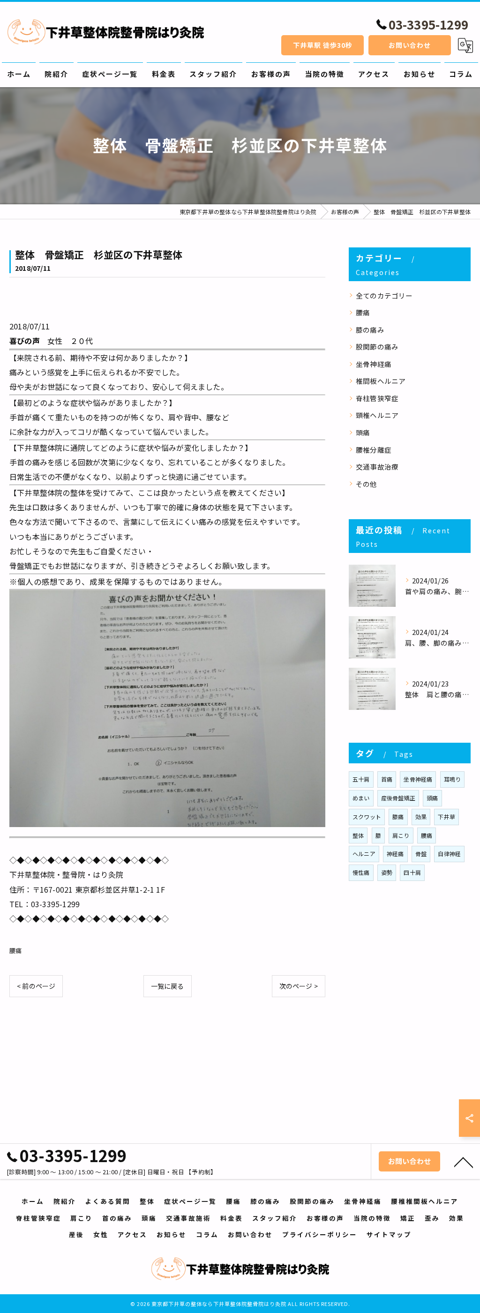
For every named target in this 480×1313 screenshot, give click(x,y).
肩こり (401, 835)
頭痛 (363, 432)
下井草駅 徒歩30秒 (322, 45)
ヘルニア (363, 854)
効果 (421, 817)
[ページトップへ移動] (463, 1161)
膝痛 (398, 817)
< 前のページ (36, 986)
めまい (361, 798)
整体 (358, 835)
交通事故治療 (377, 466)
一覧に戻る (167, 986)
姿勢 (386, 872)
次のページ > (298, 986)
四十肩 (412, 872)
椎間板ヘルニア (380, 381)
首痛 (386, 779)
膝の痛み (370, 330)
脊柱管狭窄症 (377, 398)
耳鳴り (452, 779)
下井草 (446, 817)
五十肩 (361, 779)
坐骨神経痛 (373, 364)
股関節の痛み (377, 346)
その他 (366, 484)
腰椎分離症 (373, 450)
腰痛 (15, 950)
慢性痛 (361, 872)
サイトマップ (389, 1234)
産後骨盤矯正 (398, 798)
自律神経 (449, 854)
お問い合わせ (410, 45)
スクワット (366, 817)
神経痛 (395, 854)
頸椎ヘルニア (377, 415)
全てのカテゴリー (384, 295)
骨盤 (421, 854)
